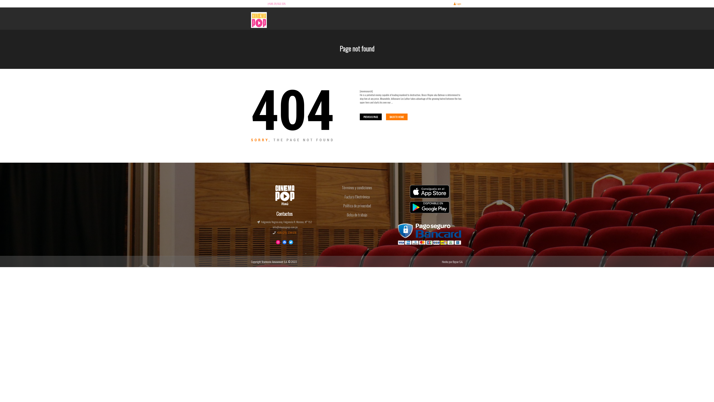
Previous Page (371, 117)
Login (458, 4)
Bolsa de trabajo (357, 215)
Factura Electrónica (357, 197)
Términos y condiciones (357, 187)
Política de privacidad (357, 205)
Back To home (397, 117)
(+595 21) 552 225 (277, 4)
